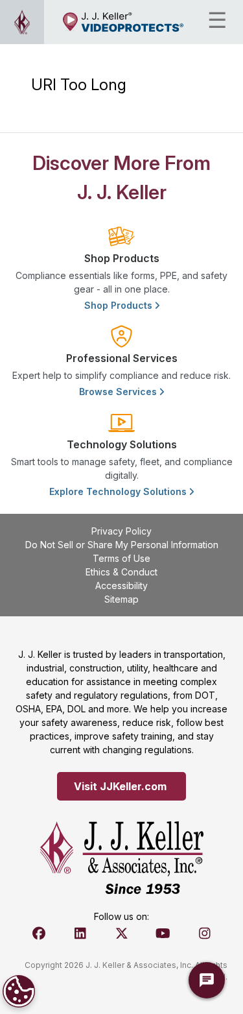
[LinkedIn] (80, 933)
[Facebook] (39, 933)
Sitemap (121, 599)
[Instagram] (204, 933)
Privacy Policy (121, 531)
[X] (121, 933)
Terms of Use (121, 558)
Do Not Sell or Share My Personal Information (121, 544)
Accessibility (121, 585)
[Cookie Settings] (19, 991)
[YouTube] (163, 933)
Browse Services (119, 391)
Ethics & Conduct (121, 571)
